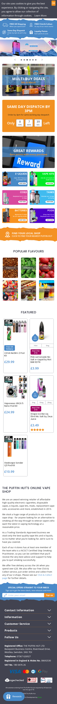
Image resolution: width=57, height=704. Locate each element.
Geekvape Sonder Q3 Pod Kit (13, 464)
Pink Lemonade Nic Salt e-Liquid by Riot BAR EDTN (41, 359)
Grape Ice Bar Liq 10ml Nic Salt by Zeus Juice (41, 416)
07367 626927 (24, 656)
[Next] (42, 59)
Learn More (40, 15)
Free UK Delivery (9, 348)
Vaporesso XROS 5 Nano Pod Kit (13, 404)
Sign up (49, 595)
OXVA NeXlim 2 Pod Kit (14, 354)
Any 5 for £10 (36, 352)
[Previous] (15, 59)
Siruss (39, 697)
